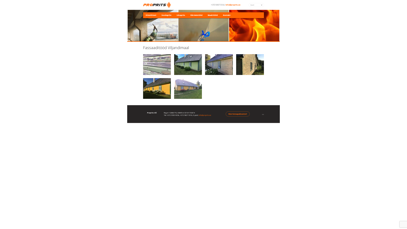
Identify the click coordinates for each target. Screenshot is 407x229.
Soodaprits (166, 15)
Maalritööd (213, 15)
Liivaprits (181, 15)
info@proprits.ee (233, 5)
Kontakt (226, 15)
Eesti (252, 5)
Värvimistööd (196, 15)
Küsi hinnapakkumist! (238, 114)
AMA (263, 114)
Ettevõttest (151, 15)
